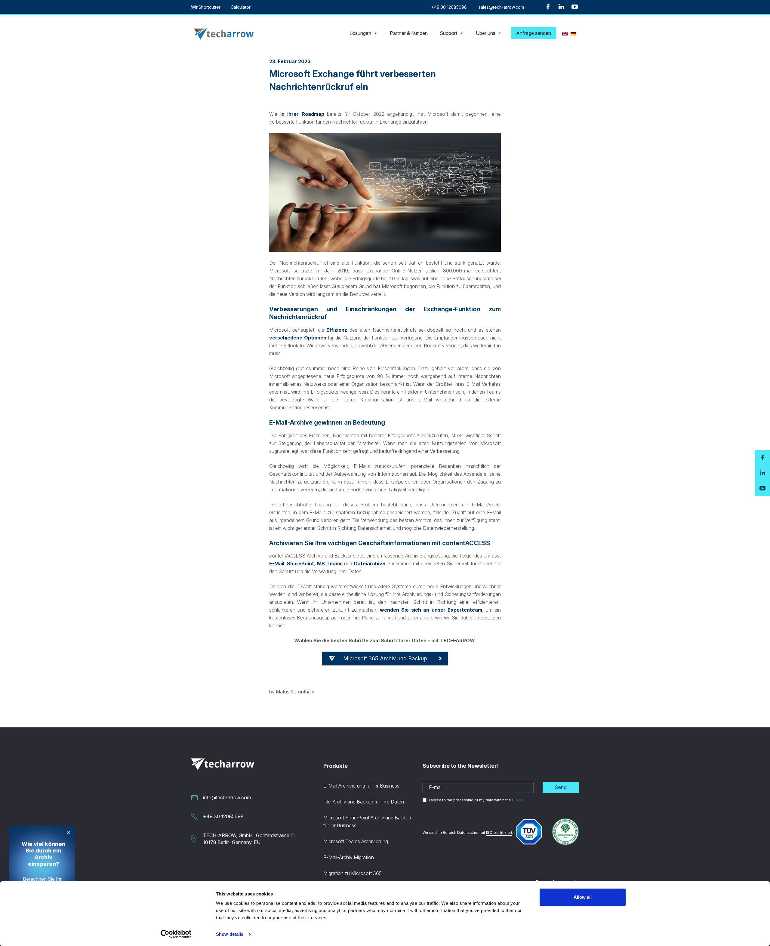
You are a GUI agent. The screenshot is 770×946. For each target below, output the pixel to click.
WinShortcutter (205, 7)
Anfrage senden (533, 33)
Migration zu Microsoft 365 (352, 873)
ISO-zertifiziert (499, 832)
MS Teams (330, 564)
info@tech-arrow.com (227, 797)
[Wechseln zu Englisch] (565, 33)
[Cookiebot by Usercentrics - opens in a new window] (176, 934)
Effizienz (336, 330)
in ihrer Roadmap (302, 114)
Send (561, 787)
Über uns (485, 33)
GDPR (517, 800)
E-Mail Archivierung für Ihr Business (361, 786)
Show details (229, 934)
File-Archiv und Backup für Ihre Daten (363, 802)
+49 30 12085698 (449, 7)
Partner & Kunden (409, 33)
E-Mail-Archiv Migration (348, 857)
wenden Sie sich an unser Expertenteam (431, 610)
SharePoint (300, 564)
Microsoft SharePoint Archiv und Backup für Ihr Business (367, 821)
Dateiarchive (369, 564)
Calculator (241, 7)
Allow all (583, 897)
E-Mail (276, 564)
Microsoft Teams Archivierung (355, 841)
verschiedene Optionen (297, 338)
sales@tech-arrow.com (501, 7)
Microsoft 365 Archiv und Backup (385, 658)
